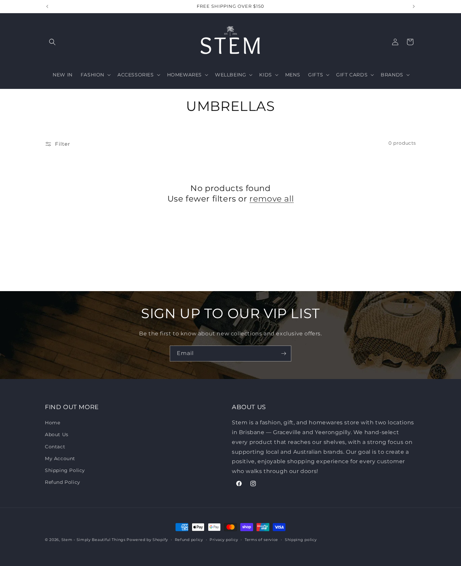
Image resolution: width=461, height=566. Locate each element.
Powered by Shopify (147, 539)
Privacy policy (224, 539)
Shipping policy (301, 539)
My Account (60, 458)
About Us (57, 434)
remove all (271, 199)
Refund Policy (62, 482)
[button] (52, 41)
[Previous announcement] (47, 6)
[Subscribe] (283, 353)
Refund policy (189, 539)
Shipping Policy (65, 470)
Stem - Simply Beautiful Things (93, 539)
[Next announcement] (413, 6)
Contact (55, 447)
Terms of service (261, 539)
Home (52, 423)
